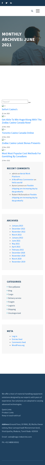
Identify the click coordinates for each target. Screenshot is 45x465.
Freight (11, 302)
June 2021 (16, 240)
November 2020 (18, 255)
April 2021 (16, 246)
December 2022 (18, 228)
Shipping (12, 309)
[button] (38, 11)
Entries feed (17, 339)
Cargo (10, 294)
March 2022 (17, 234)
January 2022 (17, 237)
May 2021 (16, 243)
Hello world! (17, 182)
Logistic (11, 305)
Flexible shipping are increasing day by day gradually (24, 188)
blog (10, 290)
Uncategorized (14, 313)
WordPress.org (18, 345)
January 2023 (17, 225)
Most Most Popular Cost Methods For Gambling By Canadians (21, 155)
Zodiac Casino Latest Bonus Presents (21, 143)
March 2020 (17, 258)
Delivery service (14, 298)
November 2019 (18, 261)
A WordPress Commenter (23, 179)
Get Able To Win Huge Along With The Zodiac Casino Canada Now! (22, 121)
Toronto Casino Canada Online (18, 132)
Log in (14, 336)
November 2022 (18, 231)
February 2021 (18, 249)
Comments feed (19, 342)
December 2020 (18, 252)
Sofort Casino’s (9, 109)
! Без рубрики (14, 287)
